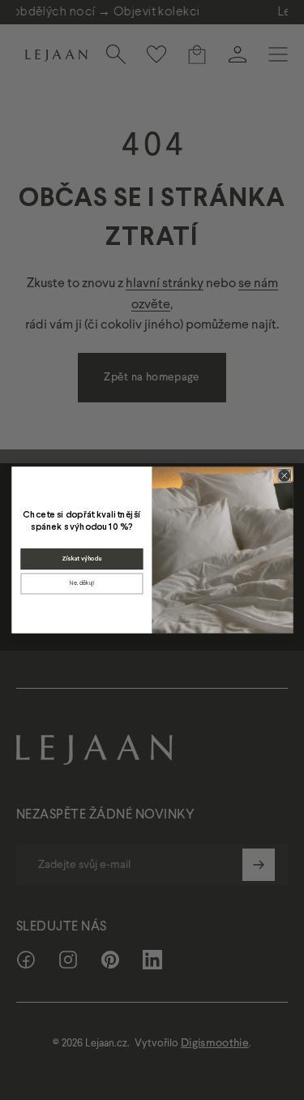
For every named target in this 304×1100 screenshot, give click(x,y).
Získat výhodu (81, 559)
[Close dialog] (283, 475)
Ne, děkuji (81, 584)
